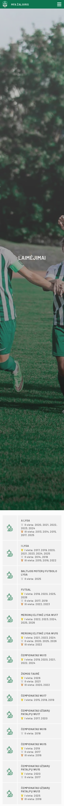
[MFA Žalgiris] (6, 5)
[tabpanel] (32, 255)
